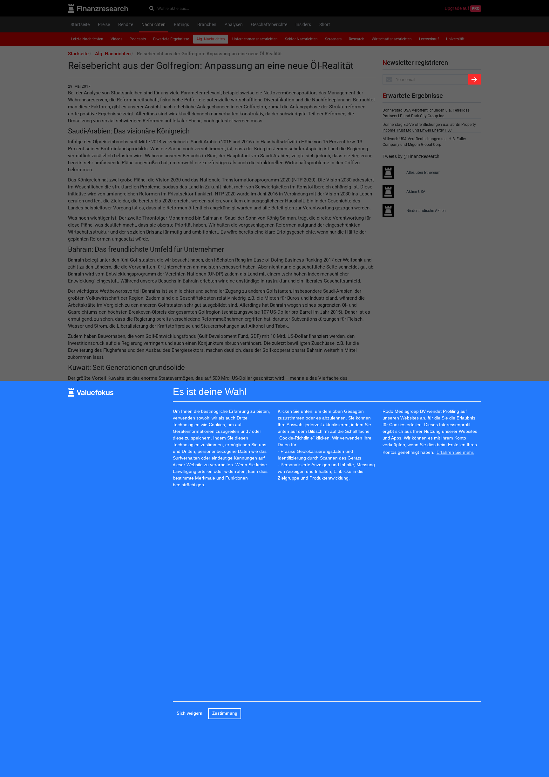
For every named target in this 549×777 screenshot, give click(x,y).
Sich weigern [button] (189, 713)
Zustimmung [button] (224, 713)
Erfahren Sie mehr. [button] (455, 452)
